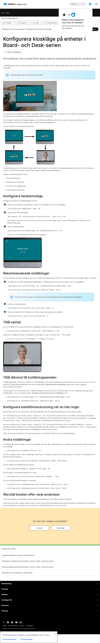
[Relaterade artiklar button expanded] (97, 549)
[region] (28, 637)
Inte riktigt (61, 528)
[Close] (55, 634)
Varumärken (30, 625)
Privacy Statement (9, 639)
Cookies (22, 625)
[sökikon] (71, 4)
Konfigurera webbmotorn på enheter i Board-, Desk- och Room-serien (28, 561)
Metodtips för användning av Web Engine (17, 573)
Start (2, 13)
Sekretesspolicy (13, 625)
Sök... (74, 4)
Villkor (4, 625)
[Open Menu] (96, 4)
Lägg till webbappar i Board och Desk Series (18, 555)
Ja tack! (39, 528)
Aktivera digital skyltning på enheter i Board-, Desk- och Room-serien (28, 567)
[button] (89, 4)
